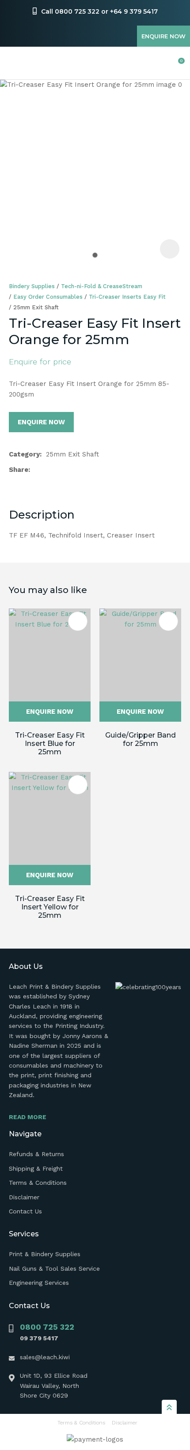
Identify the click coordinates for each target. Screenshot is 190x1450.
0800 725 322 (47, 1326)
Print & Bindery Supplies (44, 1253)
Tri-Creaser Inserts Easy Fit (127, 296)
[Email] (62, 469)
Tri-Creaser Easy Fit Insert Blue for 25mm (50, 743)
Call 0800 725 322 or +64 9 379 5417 (99, 11)
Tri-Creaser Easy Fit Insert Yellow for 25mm (50, 907)
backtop (169, 1407)
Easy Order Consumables (48, 296)
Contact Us (25, 1211)
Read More (27, 1116)
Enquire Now (163, 36)
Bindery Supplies (32, 286)
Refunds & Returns (36, 1153)
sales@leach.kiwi (45, 1357)
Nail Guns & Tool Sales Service (54, 1268)
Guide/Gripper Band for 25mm (140, 739)
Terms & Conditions (38, 1182)
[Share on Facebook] (36, 470)
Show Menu (14, 63)
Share (18, 470)
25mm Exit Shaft (36, 307)
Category (24, 454)
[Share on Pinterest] (76, 469)
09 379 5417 (39, 1338)
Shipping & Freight (36, 1168)
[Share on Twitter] (48, 469)
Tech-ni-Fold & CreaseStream (101, 286)
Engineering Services (39, 1282)
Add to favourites (77, 621)
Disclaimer (24, 1197)
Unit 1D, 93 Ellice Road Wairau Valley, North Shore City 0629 (53, 1385)
